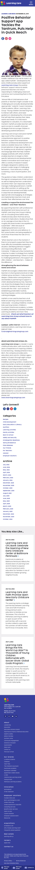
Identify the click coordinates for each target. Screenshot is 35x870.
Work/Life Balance (9, 443)
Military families (8, 736)
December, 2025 (8, 483)
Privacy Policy (8, 860)
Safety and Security (10, 437)
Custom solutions (9, 813)
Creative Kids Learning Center (13, 777)
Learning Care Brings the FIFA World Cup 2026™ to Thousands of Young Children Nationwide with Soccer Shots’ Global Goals (17, 654)
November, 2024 (8, 516)
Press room (7, 747)
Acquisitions (9, 823)
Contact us (7, 749)
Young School (8, 779)
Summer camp (8, 738)
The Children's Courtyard (11, 766)
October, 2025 (7, 488)
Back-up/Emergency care (12, 800)
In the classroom (9, 791)
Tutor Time (7, 764)
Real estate (9, 834)
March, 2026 (7, 475)
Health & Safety (8, 734)
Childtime (7, 761)
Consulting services (9, 807)
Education (7, 727)
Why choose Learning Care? (12, 828)
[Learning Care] (6, 3)
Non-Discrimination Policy (11, 863)
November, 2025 (8, 485)
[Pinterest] (6, 38)
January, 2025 (7, 511)
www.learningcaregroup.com (13, 397)
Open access (8, 811)
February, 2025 (8, 509)
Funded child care (9, 798)
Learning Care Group (9, 85)
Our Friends (7, 448)
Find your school (9, 751)
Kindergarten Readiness (11, 440)
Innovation (9, 787)
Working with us (8, 836)
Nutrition (6, 427)
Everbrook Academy (10, 768)
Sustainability (8, 745)
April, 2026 (6, 472)
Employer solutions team (11, 815)
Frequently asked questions (12, 830)
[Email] (9, 38)
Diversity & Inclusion (10, 743)
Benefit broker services (11, 809)
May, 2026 (6, 470)
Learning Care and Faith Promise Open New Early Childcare (17, 596)
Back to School (8, 435)
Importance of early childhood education (16, 731)
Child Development (9, 422)
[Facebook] (2, 38)
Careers (7, 840)
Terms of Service (21, 860)
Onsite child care (9, 802)
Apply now (7, 842)
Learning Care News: (8, 14)
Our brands (9, 757)
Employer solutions (12, 795)
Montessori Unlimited (10, 770)
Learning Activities (9, 430)
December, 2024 (8, 514)
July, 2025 (6, 496)
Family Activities (8, 432)
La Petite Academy (9, 759)
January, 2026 (7, 480)
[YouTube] (11, 408)
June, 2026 (6, 467)
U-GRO (6, 775)
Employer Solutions (10, 456)
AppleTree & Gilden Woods (12, 772)
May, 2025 (6, 501)
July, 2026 (6, 464)
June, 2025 (6, 498)
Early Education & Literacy (12, 424)
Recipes (5, 419)
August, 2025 (7, 493)
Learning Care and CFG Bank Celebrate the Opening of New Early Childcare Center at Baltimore (17, 549)
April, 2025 (6, 503)
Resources (7, 818)
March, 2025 (7, 506)
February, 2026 (8, 477)
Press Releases (8, 445)
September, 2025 (8, 490)
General (5, 453)
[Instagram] (8, 408)
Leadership (7, 725)
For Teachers (7, 450)
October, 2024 (7, 519)
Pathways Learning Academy (12, 781)
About (6, 722)
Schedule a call (8, 825)
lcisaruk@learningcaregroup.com (14, 331)
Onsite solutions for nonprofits (12, 804)
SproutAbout (7, 789)
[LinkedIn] (15, 408)
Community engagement (11, 740)
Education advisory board (12, 729)
